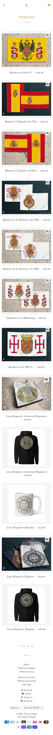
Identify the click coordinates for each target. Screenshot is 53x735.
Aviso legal (26, 685)
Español (14, 708)
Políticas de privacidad (26, 681)
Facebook (28, 690)
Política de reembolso (26, 668)
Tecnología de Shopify (26, 717)
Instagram (28, 701)
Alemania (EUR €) (32, 708)
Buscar (27, 665)
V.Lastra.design (30, 714)
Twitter (27, 694)
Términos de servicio (26, 677)
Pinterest (28, 698)
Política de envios (26, 672)
